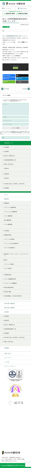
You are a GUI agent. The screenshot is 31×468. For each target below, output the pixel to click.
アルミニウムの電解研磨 (10, 211)
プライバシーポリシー (10, 366)
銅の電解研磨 (7, 220)
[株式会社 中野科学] (15, 3)
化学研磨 (6, 230)
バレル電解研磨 (8, 224)
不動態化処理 (7, 274)
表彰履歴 (6, 188)
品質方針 (6, 178)
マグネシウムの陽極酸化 (10, 283)
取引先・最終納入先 (9, 155)
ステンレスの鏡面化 (9, 239)
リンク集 (6, 362)
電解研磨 (6, 203)
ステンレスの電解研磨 (10, 207)
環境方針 (6, 168)
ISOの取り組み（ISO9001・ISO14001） (14, 183)
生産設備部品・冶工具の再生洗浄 (13, 296)
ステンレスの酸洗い (9, 264)
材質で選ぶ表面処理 (9, 307)
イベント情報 (6, 26)
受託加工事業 (7, 291)
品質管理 (6, 174)
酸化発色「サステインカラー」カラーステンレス (16, 254)
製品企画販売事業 (8, 287)
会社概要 (6, 147)
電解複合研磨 (7, 235)
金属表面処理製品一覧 (10, 160)
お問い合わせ (7, 353)
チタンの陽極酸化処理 (10, 279)
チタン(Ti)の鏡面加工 (9, 247)
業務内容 (6, 199)
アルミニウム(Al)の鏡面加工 (11, 243)
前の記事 (6, 89)
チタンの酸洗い (8, 268)
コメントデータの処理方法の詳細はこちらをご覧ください (15, 133)
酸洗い (6, 260)
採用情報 (6, 348)
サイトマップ (7, 357)
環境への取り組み (8, 164)
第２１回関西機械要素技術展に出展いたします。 (15, 36)
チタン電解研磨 (8, 216)
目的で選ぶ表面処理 (9, 303)
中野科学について (8, 143)
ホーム (6, 194)
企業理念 (6, 151)
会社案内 (6, 312)
